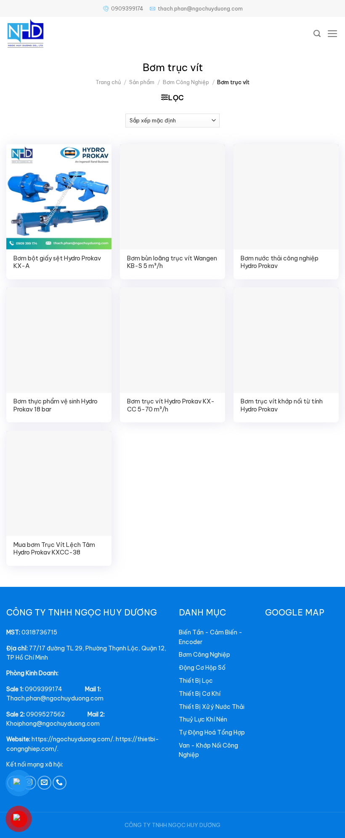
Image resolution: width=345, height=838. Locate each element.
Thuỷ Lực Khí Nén (203, 719)
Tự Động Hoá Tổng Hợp (212, 732)
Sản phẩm (141, 82)
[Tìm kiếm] (317, 33)
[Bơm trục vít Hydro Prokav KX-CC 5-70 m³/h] (172, 339)
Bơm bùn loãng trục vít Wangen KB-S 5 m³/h (172, 262)
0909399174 (127, 8)
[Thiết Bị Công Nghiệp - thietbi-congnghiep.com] (42, 33)
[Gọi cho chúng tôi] (59, 783)
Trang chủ (108, 82)
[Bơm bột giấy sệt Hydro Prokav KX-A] (58, 196)
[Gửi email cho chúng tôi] (44, 783)
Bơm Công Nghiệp (186, 82)
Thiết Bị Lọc (196, 680)
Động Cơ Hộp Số (202, 667)
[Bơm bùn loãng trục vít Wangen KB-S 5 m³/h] (172, 196)
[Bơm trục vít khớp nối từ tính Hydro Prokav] (286, 339)
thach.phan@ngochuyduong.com (200, 8)
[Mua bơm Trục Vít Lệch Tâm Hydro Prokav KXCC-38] (58, 483)
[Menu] (333, 34)
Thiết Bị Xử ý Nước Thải (211, 707)
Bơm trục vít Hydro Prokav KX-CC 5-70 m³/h (171, 405)
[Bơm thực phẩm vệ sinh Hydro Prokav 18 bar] (58, 339)
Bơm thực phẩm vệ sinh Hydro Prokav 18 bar (55, 405)
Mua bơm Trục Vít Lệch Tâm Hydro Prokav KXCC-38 (54, 549)
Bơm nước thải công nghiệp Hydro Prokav (279, 262)
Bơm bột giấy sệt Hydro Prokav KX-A (57, 262)
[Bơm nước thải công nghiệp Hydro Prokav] (286, 196)
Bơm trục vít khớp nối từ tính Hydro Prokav (282, 405)
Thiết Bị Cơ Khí (199, 693)
